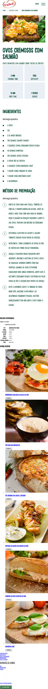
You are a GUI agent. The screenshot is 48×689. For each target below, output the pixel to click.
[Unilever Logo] (5, 680)
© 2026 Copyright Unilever (5, 683)
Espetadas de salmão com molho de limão (16, 546)
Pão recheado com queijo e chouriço (15, 495)
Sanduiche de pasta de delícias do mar (15, 596)
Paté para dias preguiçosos (12, 445)
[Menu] (43, 4)
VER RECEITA (8, 398)
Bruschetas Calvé (9, 646)
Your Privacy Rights (5, 687)
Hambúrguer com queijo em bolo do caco (17, 395)
